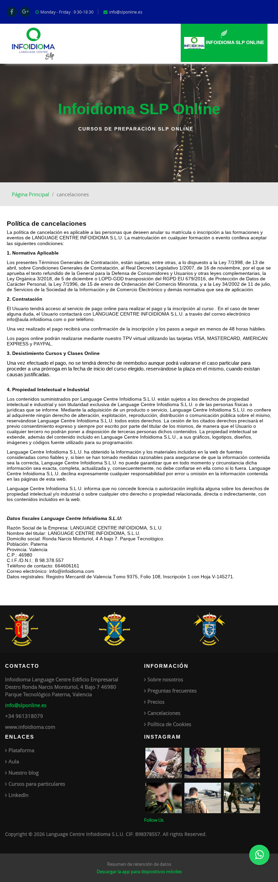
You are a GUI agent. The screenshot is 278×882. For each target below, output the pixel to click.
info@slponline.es (25, 705)
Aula (13, 761)
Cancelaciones (163, 712)
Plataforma (21, 750)
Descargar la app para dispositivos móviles (139, 871)
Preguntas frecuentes (172, 690)
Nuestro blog (23, 772)
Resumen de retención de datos (139, 864)
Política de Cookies (169, 724)
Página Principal (30, 194)
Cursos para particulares (36, 783)
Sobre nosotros (165, 679)
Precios (155, 701)
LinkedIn (18, 794)
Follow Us (153, 820)
